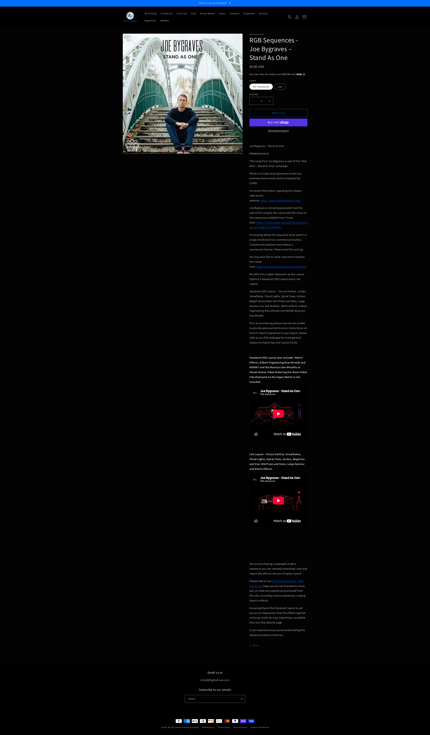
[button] (289, 17)
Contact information (260, 727)
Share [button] (256, 645)
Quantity (253, 94)
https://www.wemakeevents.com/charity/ (281, 266)
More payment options (278, 130)
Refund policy (208, 727)
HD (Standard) (261, 86)
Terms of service (240, 727)
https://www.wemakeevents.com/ (280, 200)
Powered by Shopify (190, 727)
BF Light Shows (174, 727)
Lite (280, 86)
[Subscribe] (241, 699)
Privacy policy (224, 727)
